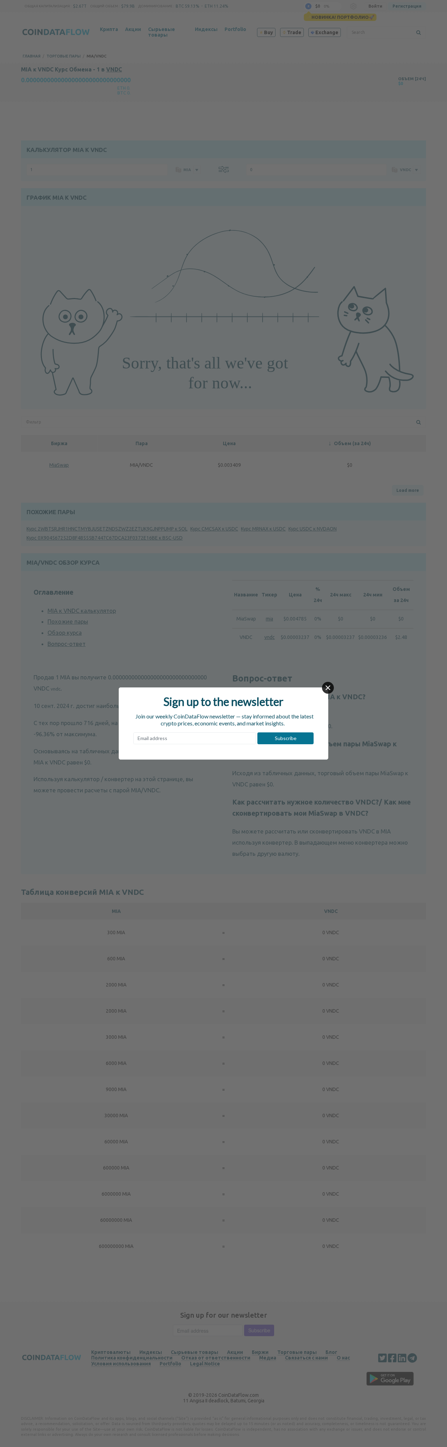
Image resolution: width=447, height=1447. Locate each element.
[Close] (328, 688)
